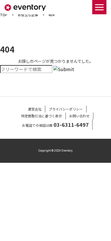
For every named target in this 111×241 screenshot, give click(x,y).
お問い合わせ (79, 115)
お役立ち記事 (28, 14)
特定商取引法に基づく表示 (41, 115)
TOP (3, 14)
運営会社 (35, 109)
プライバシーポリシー (66, 109)
